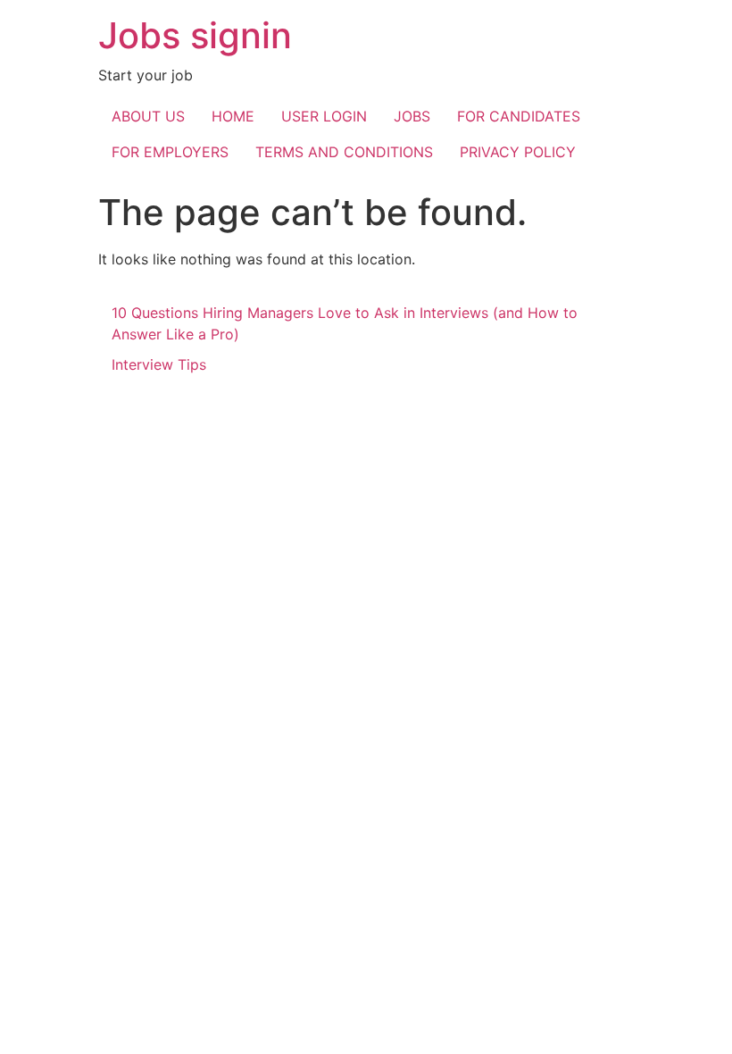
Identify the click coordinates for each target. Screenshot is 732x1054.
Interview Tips (159, 364)
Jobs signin (195, 35)
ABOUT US (148, 116)
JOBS (412, 116)
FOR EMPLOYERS (170, 152)
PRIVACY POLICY (518, 152)
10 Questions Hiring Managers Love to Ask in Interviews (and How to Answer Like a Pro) (345, 323)
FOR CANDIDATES (518, 116)
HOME (233, 116)
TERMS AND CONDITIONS (344, 152)
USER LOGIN (324, 116)
